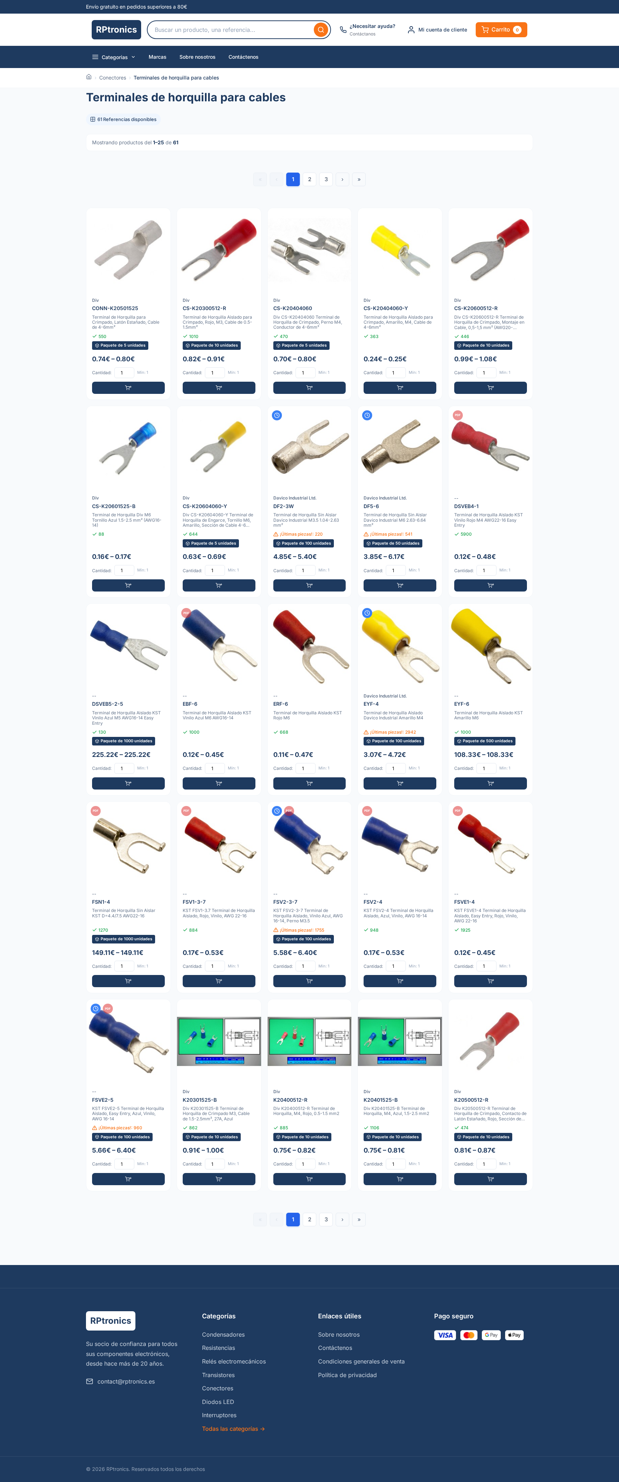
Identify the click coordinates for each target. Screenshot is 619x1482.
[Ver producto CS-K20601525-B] (128, 502)
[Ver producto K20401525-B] (400, 1095)
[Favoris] (160, 218)
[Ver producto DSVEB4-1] (490, 502)
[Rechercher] (321, 30)
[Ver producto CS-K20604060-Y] (219, 502)
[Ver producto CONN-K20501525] (128, 304)
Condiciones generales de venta (361, 1361)
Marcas (158, 57)
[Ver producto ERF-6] (310, 699)
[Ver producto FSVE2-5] (128, 1095)
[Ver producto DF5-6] (400, 502)
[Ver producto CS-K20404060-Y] (400, 304)
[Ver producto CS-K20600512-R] (490, 304)
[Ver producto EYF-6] (490, 699)
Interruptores (219, 1415)
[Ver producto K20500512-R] (490, 1095)
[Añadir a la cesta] (128, 388)
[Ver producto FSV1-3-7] (219, 897)
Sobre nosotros (197, 57)
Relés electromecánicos (234, 1361)
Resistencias (218, 1347)
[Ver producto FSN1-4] (128, 897)
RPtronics (116, 29)
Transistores (218, 1375)
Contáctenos (244, 57)
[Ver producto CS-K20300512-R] (219, 304)
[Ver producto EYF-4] (400, 699)
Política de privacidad (347, 1375)
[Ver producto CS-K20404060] (310, 304)
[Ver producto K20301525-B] (219, 1095)
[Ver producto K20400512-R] (310, 1095)
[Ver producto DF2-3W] (310, 502)
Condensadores (223, 1334)
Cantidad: (101, 372)
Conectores (112, 77)
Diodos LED (218, 1401)
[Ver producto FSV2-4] (400, 897)
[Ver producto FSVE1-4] (490, 897)
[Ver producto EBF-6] (219, 699)
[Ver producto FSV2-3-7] (310, 897)
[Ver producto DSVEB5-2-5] (128, 699)
